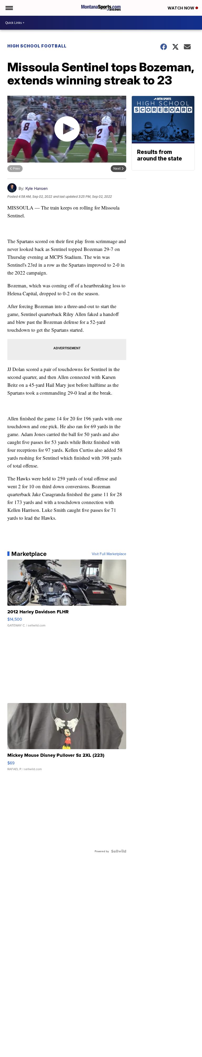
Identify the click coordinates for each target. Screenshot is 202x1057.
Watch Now (181, 8)
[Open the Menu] (9, 8)
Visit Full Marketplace (109, 554)
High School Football (37, 46)
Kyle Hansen (36, 188)
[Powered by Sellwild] (118, 851)
